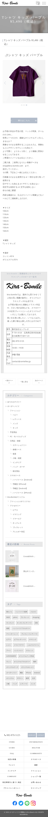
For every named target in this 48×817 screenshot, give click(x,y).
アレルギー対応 (19, 531)
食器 (14, 454)
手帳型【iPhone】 (20, 484)
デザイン (20, 678)
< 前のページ (9, 381)
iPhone (28, 673)
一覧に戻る (24, 382)
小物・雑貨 (17, 458)
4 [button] (26, 105)
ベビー (15, 415)
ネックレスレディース (24, 623)
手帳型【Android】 (20, 488)
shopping (36, 617)
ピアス (15, 510)
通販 (21, 673)
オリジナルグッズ (12, 667)
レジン (8, 645)
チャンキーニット (12, 634)
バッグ (15, 684)
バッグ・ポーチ (19, 467)
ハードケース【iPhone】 (22, 492)
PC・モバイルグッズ (18, 436)
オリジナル (10, 678)
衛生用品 (16, 471)
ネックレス (17, 523)
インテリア (17, 462)
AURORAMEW (11, 656)
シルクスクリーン (33, 645)
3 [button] (24, 105)
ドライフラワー (19, 645)
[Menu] (44, 3)
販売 (27, 678)
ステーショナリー (20, 445)
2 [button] (23, 105)
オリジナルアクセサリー (22, 662)
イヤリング (17, 514)
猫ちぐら (9, 612)
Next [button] (42, 83)
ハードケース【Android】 (23, 479)
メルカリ (33, 612)
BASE (8, 617)
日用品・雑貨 (15, 441)
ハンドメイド (18, 650)
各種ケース (17, 449)
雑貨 (7, 628)
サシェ (8, 662)
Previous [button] (5, 83)
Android (37, 673)
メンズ (15, 423)
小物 (7, 684)
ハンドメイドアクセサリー (21, 628)
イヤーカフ (17, 518)
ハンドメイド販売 (21, 612)
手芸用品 (13, 432)
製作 (34, 662)
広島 (36, 623)
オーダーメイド (13, 406)
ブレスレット (18, 527)
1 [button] (21, 105)
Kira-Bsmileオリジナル (16, 497)
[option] (24, 81)
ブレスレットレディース (29, 634)
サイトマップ (36, 788)
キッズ (15, 428)
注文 (33, 678)
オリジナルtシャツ (27, 667)
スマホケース (15, 475)
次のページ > (39, 381)
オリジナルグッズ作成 (26, 656)
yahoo (15, 617)
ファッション (15, 410)
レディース (17, 419)
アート (8, 650)
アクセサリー (15, 505)
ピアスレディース (20, 639)
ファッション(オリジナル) (20, 501)
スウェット (29, 650)
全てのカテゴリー (14, 402)
